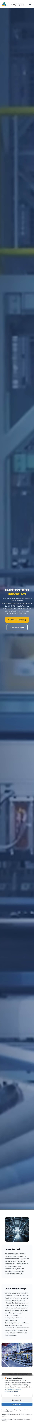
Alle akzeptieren (17, 1404)
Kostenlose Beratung (17, 620)
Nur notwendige (17, 1400)
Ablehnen (17, 1396)
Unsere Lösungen (17, 627)
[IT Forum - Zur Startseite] (13, 4)
